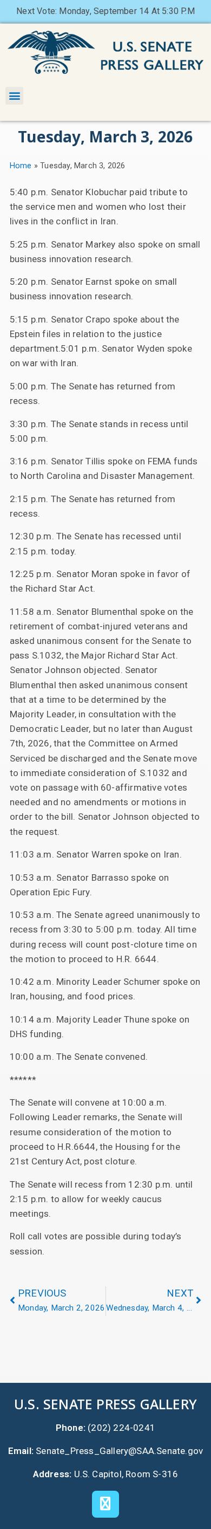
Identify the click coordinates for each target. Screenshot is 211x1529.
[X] (105, 1504)
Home (21, 165)
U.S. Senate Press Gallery (105, 1404)
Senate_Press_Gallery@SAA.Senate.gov (119, 1450)
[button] (14, 96)
